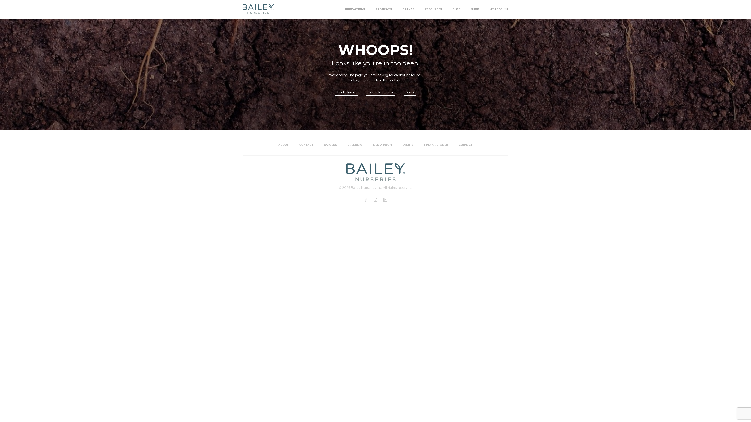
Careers (330, 144)
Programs (384, 9)
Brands (408, 9)
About (283, 144)
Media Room (382, 144)
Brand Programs (380, 92)
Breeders (355, 144)
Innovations (355, 9)
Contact (306, 144)
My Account (499, 9)
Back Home (346, 92)
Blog (457, 9)
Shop (475, 9)
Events (408, 144)
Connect (466, 144)
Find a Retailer (436, 144)
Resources (433, 9)
